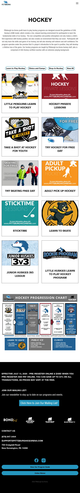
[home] (11, 3)
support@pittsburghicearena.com (22, 440)
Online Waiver (40, 473)
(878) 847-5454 (9, 436)
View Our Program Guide (40, 467)
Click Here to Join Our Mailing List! (39, 403)
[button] (77, 3)
